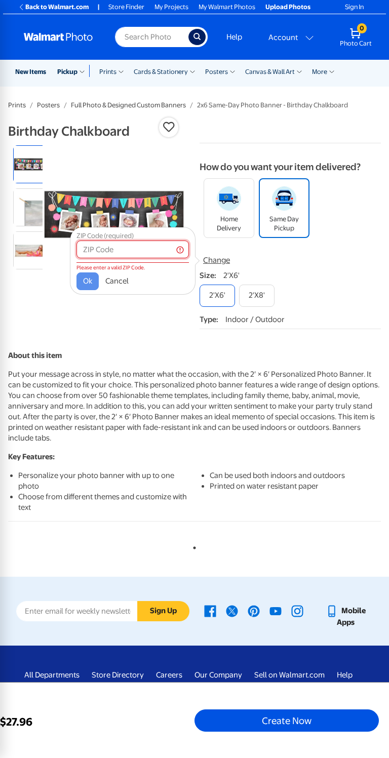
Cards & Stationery (161, 71)
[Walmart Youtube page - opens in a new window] (275, 610)
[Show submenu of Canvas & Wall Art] (299, 71)
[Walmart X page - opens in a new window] (232, 610)
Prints (107, 71)
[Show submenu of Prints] (121, 71)
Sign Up (163, 610)
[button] (168, 127)
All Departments (52, 675)
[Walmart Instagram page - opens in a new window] (297, 610)
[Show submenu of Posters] (232, 71)
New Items (30, 71)
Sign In (354, 7)
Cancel (117, 281)
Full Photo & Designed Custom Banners (128, 105)
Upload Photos (287, 7)
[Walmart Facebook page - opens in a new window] (210, 610)
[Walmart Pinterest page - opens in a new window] (254, 610)
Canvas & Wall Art (270, 71)
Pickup (67, 71)
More (319, 71)
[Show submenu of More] (332, 71)
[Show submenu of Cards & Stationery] (192, 71)
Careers (169, 675)
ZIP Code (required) (105, 236)
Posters (216, 71)
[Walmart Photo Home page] (58, 37)
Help (234, 37)
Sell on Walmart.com (289, 675)
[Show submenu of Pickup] (84, 71)
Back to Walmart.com (57, 7)
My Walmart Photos (227, 7)
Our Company (218, 675)
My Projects (171, 7)
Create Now (287, 720)
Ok (87, 281)
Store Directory (118, 675)
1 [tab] (192, 546)
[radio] (32, 164)
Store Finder (126, 7)
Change (216, 260)
